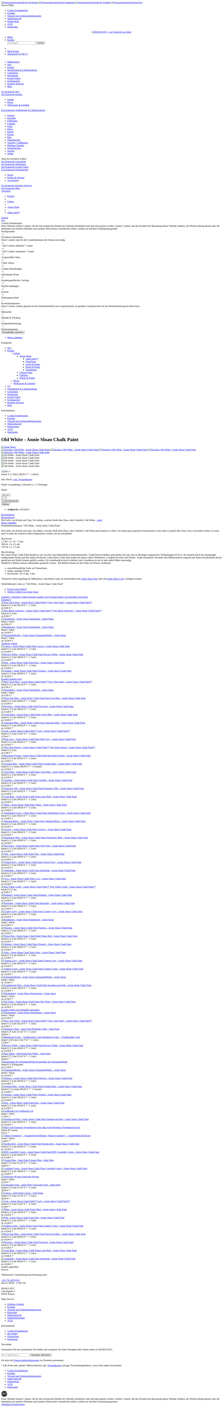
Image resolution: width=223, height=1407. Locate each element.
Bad (9, 137)
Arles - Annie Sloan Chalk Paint (50, 952)
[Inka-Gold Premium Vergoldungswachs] (21, 1127)
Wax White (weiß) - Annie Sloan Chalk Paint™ (73, 887)
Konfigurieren (18, 1404)
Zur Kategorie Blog (10, 188)
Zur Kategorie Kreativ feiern (15, 167)
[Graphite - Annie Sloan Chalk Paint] (19, 780)
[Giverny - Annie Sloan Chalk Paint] (19, 829)
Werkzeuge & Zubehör (18, 105)
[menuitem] (114, 10)
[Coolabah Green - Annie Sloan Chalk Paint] (23, 1168)
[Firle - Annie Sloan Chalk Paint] (17, 854)
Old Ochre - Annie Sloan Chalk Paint (58, 846)
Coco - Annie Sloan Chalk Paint (50, 878)
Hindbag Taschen (15, 145)
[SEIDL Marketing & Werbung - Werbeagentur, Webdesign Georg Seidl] (4, 1396)
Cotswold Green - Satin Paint (46, 1185)
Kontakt (11, 13)
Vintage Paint (25, 372)
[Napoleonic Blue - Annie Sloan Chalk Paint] (23, 837)
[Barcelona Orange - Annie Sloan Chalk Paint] (24, 755)
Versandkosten (54, 1365)
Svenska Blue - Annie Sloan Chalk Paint (62, 764)
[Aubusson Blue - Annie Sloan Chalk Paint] (23, 722)
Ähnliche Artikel (20, 597)
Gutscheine (12, 391)
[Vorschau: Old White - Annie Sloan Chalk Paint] (25, 449)
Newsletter (12, 1333)
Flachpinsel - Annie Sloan (41, 619)
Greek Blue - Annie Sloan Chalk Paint (59, 714)
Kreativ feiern (13, 397)
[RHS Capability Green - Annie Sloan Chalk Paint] (26, 1152)
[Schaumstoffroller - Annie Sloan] (18, 635)
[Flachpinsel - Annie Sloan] (15, 619)
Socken (10, 151)
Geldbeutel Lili (26, 1111)
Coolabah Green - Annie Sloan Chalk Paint (66, 1168)
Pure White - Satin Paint (38, 1053)
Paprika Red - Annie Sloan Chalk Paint (60, 1144)
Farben (10, 99)
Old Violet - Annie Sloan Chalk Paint (58, 1001)
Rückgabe (12, 1312)
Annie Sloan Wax (89, 579)
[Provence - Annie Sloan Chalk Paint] (20, 706)
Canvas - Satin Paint (33, 1193)
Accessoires (13, 180)
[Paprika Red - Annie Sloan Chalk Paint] (21, 1144)
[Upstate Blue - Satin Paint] (15, 1160)
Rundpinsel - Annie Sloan (41, 627)
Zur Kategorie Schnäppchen (14, 169)
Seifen (10, 153)
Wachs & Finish (27, 378)
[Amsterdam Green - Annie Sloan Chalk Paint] (24, 813)
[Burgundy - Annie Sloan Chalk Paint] (20, 903)
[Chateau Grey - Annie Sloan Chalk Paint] (22, 960)
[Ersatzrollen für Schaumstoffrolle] (18, 1062)
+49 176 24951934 (10, 1280)
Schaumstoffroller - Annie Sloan (50, 635)
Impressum (12, 27)
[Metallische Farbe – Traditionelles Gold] (21, 1037)
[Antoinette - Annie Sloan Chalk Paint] (20, 870)
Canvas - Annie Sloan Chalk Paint (53, 646)
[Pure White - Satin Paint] (14, 1053)
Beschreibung (7, 514)
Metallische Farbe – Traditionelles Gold (61, 1037)
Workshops (12, 394)
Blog (9, 405)
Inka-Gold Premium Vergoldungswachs (61, 1127)
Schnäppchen (13, 400)
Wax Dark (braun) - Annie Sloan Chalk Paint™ (72, 747)
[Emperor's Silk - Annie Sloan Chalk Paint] (22, 788)
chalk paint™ (31, 359)
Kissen (10, 134)
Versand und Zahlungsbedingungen (24, 16)
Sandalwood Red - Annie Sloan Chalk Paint (67, 1119)
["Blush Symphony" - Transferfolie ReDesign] (24, 1135)
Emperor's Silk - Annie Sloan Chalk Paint (64, 788)
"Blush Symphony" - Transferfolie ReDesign (68, 1135)
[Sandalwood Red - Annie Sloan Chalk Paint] (23, 1119)
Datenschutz (13, 21)
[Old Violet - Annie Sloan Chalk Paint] (20, 1001)
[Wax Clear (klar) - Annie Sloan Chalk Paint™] (24, 602)
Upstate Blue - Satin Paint (41, 1160)
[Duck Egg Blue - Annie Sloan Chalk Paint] (23, 698)
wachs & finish (32, 364)
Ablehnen (6, 1404)
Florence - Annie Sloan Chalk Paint (55, 928)
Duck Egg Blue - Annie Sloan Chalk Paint (65, 698)
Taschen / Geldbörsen (17, 142)
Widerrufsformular (16, 1318)
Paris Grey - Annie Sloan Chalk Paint (58, 739)
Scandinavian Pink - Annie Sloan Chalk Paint (69, 985)
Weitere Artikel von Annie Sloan (22, 592)
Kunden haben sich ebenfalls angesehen (69, 597)
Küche (10, 131)
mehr (99, 520)
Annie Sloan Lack (115, 579)
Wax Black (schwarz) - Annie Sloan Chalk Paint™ (77, 610)
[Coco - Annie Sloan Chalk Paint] (18, 878)
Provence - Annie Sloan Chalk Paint (56, 706)
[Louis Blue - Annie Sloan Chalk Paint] (21, 796)
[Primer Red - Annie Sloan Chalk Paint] (21, 936)
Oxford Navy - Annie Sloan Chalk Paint (62, 862)
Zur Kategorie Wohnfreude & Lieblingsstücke (23, 110)
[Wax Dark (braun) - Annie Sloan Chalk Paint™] (25, 747)
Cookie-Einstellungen (17, 10)
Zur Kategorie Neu (10, 91)
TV (9, 386)
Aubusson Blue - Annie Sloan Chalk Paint (65, 722)
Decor (10, 102)
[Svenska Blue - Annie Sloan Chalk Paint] (22, 764)
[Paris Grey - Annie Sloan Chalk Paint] (20, 739)
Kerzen (10, 115)
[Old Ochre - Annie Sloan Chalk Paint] (20, 846)
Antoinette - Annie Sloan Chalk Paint (57, 870)
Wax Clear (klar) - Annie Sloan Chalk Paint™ (70, 602)
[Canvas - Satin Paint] (12, 1193)
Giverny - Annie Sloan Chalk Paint (54, 829)
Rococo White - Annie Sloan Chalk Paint (63, 654)
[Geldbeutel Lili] (10, 1111)
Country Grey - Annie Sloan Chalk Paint (62, 911)
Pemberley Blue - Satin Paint (45, 1029)
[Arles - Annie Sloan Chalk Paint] (18, 952)
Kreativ (10, 350)
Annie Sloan (25, 356)
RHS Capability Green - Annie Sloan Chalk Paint (75, 1152)
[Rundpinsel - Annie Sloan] (15, 627)
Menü (10, 37)
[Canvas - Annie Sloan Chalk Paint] (19, 646)
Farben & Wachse (15, 177)
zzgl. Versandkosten (22, 479)
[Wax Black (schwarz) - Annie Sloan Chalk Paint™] (27, 610)
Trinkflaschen (13, 140)
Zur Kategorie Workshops (13, 164)
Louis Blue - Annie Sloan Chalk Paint (59, 796)
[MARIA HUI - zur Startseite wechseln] (111, 32)
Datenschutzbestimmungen (26, 1360)
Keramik (11, 118)
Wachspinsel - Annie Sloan (43, 993)
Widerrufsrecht (14, 18)
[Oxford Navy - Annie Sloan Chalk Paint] (22, 862)
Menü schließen (14, 337)
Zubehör (6, 597)
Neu (9, 348)
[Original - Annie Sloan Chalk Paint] (19, 671)
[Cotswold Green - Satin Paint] (16, 1185)
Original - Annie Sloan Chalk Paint (54, 671)
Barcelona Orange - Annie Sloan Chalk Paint (68, 755)
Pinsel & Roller (32, 367)
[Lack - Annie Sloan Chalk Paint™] (19, 731)
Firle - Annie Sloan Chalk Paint (49, 854)
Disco (10, 129)
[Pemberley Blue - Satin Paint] (16, 1029)
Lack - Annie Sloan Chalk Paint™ (53, 731)
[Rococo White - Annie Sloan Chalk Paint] (22, 654)
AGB (10, 24)
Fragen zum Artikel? (17, 589)
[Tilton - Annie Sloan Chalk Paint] (18, 805)
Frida (9, 126)
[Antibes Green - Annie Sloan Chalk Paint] (22, 969)
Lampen (11, 123)
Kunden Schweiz (15, 402)
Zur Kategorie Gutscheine (13, 161)
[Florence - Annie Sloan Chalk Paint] (19, 928)
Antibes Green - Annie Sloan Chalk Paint (63, 969)
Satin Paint (30, 361)
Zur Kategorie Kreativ (11, 94)
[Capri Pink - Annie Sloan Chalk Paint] (20, 772)
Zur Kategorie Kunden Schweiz (16, 185)
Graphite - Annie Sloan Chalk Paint (55, 780)
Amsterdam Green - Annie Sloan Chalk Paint (69, 813)
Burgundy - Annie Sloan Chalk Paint (57, 903)
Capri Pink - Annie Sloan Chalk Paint (58, 772)
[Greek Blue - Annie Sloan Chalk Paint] (21, 714)
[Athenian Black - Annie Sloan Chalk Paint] (23, 821)
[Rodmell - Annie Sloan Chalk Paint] (19, 895)
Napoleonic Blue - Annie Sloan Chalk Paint (67, 837)
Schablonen (31, 369)
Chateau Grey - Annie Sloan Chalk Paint (62, 960)
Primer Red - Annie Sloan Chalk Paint (59, 936)
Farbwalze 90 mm (30, 1176)
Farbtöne (23, 375)
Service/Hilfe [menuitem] (21, 16)
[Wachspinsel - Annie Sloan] (15, 993)
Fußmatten (12, 121)
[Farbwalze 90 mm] (11, 1176)
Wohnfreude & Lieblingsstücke (22, 389)
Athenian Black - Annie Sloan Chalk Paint (65, 821)
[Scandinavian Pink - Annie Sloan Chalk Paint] (24, 985)
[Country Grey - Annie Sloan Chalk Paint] (22, 911)
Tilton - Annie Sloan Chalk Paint (51, 805)
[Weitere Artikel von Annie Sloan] (8, 447)
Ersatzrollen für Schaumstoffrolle (51, 1062)
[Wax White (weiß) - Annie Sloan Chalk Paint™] (25, 887)
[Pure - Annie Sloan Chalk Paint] (17, 662)
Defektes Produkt (15, 1304)
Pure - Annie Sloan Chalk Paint (49, 662)
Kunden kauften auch (38, 597)
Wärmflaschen (14, 148)
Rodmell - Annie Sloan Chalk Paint (55, 895)
